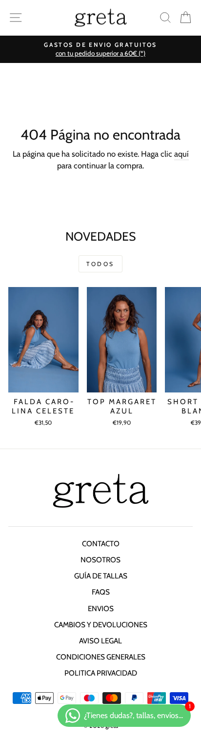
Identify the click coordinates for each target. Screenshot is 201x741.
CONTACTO (101, 543)
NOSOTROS (100, 559)
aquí (181, 154)
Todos (100, 264)
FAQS (101, 592)
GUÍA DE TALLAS (100, 575)
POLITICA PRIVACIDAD (100, 673)
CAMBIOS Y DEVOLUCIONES (100, 624)
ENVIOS (101, 608)
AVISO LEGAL (100, 640)
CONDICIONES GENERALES (100, 656)
